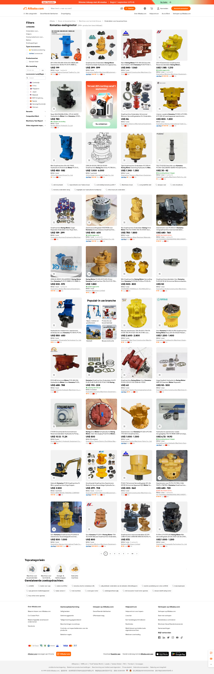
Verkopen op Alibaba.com (167, 611)
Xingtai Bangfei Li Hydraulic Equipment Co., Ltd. (66, 441)
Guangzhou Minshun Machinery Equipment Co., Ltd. (171, 74)
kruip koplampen (179, 586)
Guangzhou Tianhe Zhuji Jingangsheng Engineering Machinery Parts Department (136, 390)
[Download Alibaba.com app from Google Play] (178, 654)
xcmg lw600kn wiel (145, 185)
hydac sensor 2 (60, 591)
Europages (139, 664)
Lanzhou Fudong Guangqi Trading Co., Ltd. (65, 72)
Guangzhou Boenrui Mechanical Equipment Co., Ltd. (136, 124)
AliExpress (75, 664)
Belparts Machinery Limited (95, 290)
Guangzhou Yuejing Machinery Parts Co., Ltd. (136, 441)
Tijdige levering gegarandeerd (70, 620)
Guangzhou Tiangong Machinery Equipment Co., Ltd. (136, 175)
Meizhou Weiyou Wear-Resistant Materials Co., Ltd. (136, 237)
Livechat (129, 615)
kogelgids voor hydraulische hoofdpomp (88, 190)
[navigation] (36, 288)
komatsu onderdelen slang (61, 190)
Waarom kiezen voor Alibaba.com (39, 611)
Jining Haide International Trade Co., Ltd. (100, 175)
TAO (124, 664)
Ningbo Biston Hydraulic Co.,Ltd (62, 125)
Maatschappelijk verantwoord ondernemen (38, 621)
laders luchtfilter (62, 586)
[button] (121, 8)
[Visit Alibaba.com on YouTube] (177, 637)
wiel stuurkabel (58, 185)
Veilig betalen (65, 611)
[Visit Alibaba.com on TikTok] (181, 637)
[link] (211, 653)
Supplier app (115, 654)
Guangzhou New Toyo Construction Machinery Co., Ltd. (136, 340)
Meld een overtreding (133, 634)
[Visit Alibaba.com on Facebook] (159, 637)
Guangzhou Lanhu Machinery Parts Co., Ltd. (171, 177)
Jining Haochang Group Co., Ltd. (62, 175)
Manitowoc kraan (127, 185)
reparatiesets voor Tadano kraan (79, 185)
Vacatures (31, 626)
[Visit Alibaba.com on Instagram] (172, 637)
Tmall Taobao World (96, 664)
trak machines (76, 591)
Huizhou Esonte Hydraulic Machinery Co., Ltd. (66, 390)
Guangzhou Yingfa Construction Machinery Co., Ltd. (171, 289)
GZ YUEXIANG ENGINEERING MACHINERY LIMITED (171, 239)
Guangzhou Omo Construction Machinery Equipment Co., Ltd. (171, 390)
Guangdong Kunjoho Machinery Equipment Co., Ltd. (101, 392)
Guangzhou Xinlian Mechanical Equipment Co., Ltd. (66, 289)
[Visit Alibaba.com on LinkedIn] (164, 637)
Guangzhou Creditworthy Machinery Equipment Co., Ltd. (171, 340)
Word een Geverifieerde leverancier (170, 624)
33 (132, 553)
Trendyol (131, 664)
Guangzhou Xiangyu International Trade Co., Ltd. (171, 124)
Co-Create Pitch (33, 615)
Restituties (129, 624)
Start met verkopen (164, 615)
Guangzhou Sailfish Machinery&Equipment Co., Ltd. (101, 72)
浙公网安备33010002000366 (143, 671)
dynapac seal (162, 185)
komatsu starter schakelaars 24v (84, 586)
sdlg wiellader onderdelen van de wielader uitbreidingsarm (119, 586)
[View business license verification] (127, 671)
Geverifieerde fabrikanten (102, 611)
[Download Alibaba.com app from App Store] (162, 654)
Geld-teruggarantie (67, 615)
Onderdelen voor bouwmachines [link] (115, 21)
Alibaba (52, 21)
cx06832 (31, 586)
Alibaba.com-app (147, 654)
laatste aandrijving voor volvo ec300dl (156, 586)
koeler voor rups (45, 586)
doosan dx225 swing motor (162, 591)
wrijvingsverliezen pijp (111, 591)
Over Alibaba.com (34, 607)
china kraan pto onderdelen (116, 190)
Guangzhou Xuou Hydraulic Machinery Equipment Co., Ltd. (171, 443)
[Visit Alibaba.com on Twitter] (168, 637)
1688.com (84, 664)
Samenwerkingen (164, 628)
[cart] (152, 9)
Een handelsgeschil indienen (135, 620)
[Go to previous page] (101, 554)
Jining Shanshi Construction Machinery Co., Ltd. (136, 72)
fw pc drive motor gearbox (36, 596)
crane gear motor (92, 591)
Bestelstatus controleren (166, 620)
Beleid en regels (66, 634)
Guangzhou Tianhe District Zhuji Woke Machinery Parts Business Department (101, 441)
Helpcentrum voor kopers (134, 611)
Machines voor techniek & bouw (90, 21)
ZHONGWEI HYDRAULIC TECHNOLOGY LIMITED (136, 289)
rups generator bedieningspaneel (38, 591)
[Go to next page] (137, 554)
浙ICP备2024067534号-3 (164, 671)
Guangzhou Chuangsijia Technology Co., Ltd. (66, 340)
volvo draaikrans (177, 185)
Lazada (107, 664)
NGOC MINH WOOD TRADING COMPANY (65, 493)
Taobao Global (116, 664)
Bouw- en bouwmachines (67, 21)
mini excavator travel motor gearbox (136, 591)
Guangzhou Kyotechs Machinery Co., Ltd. (100, 239)
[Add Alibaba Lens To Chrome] (63, 654)
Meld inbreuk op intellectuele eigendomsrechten (136, 629)
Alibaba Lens (32, 654)
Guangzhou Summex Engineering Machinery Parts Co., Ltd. (66, 237)
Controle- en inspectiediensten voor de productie (74, 629)
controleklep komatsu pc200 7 (105, 185)
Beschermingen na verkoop (70, 624)
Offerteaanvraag (98, 615)
